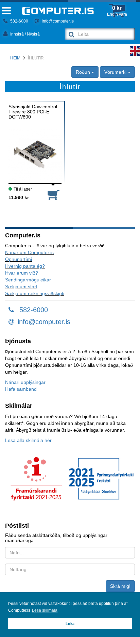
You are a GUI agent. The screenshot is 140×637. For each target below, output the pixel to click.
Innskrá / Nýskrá (24, 34)
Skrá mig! (120, 586)
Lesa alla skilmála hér (28, 440)
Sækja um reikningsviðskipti (34, 293)
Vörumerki (116, 72)
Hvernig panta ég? (25, 266)
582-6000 (18, 21)
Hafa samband (21, 389)
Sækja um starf (21, 286)
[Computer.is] (58, 11)
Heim (15, 58)
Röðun (83, 72)
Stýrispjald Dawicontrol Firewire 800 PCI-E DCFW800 (32, 112)
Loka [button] (70, 624)
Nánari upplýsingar (25, 382)
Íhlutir (36, 58)
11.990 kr (18, 197)
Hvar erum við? (21, 273)
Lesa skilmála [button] (44, 610)
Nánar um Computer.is (29, 252)
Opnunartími (18, 259)
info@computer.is (57, 21)
